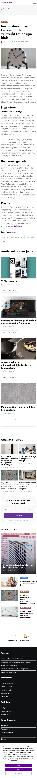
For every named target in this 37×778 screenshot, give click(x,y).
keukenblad (30, 237)
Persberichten (5, 729)
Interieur (10, 9)
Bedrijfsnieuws (6, 708)
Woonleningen (25, 607)
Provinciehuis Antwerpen (9, 665)
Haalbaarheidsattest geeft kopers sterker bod (28, 584)
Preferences (18, 773)
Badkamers (24, 591)
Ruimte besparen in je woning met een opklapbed (27, 459)
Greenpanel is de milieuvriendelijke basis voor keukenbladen (16, 365)
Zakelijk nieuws (6, 711)
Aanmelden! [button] (18, 515)
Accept (18, 765)
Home (4, 9)
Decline (18, 769)
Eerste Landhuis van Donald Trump (12, 659)
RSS (2, 736)
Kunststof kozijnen (7, 690)
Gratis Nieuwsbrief (7, 732)
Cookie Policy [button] (8, 758)
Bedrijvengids (5, 714)
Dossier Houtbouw (7, 683)
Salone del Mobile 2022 (8, 672)
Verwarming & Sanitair (11, 536)
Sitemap (3, 739)
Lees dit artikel (8, 290)
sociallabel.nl (16, 226)
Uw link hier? (5, 697)
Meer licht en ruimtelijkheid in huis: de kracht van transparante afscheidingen (9, 461)
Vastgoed (24, 578)
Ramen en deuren (6, 687)
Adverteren (4, 726)
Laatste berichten (20, 9)
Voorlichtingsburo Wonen (19, 42)
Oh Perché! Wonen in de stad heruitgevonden (15, 669)
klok (4, 241)
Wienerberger (5, 693)
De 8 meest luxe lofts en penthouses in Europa (16, 662)
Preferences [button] (14, 760)
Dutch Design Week (17, 237)
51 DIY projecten (9, 281)
